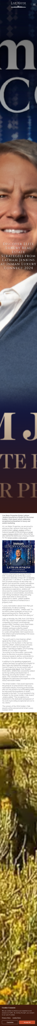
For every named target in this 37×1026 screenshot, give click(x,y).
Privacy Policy (6, 1018)
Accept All (27, 1022)
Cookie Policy (17, 1018)
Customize (10, 1022)
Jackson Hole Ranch (12, 669)
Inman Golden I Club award (17, 538)
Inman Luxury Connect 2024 (17, 533)
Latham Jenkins (18, 530)
